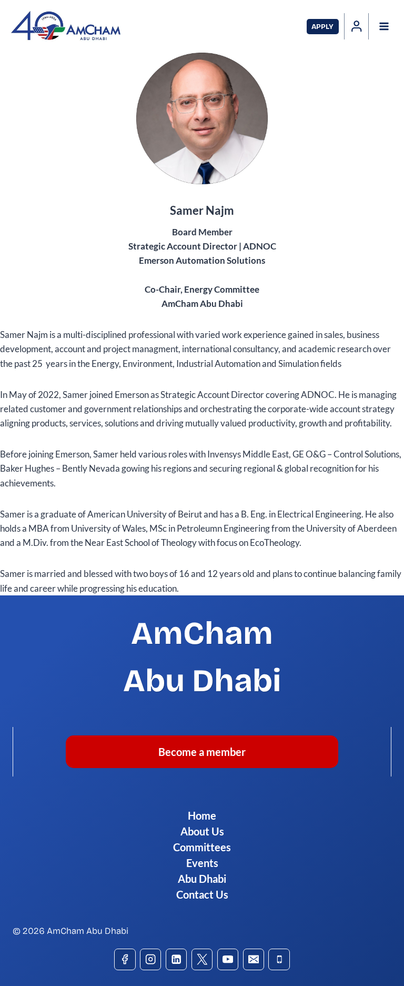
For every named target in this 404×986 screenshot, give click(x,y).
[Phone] (279, 959)
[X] (202, 959)
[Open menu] (383, 26)
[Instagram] (150, 959)
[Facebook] (125, 959)
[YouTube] (228, 959)
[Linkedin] (176, 959)
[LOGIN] (356, 26)
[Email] (254, 959)
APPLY (322, 26)
